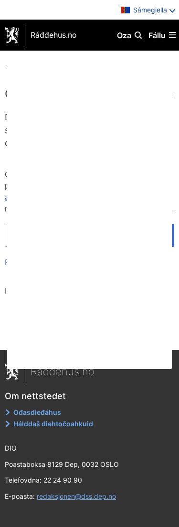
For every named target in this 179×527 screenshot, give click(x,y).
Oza (124, 35)
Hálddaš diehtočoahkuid (53, 424)
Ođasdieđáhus (37, 412)
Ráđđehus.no (54, 35)
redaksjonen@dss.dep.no (76, 496)
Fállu (157, 35)
